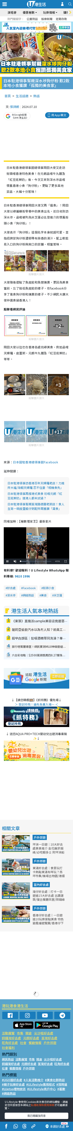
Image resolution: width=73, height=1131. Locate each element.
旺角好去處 (10, 1042)
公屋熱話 (32, 19)
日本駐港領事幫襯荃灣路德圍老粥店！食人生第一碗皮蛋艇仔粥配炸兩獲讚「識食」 (35, 506)
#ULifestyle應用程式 (40, 1084)
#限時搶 (61, 1084)
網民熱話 (8, 1059)
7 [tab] (28, 27)
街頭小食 (48, 588)
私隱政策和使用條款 (42, 1105)
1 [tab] (28, 23)
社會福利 (8, 1047)
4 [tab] (39, 23)
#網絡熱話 (9, 1093)
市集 (20, 1033)
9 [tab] (35, 27)
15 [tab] (39, 32)
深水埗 (11, 595)
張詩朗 (14, 106)
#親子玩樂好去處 (13, 1084)
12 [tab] (47, 27)
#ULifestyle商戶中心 (41, 1089)
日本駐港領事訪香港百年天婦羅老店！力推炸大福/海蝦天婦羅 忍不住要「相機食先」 (35, 485)
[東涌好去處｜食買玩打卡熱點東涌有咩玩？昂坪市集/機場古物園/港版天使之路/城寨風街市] (16, 874)
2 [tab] (32, 23)
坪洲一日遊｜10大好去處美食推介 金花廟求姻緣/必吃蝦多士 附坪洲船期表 (48, 850)
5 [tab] (43, 23)
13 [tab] (32, 32)
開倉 (28, 1033)
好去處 (11, 588)
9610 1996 (22, 576)
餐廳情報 (35, 1042)
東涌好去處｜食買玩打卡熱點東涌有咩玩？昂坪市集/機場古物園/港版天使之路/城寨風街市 (49, 874)
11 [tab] (43, 27)
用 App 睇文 (58, 115)
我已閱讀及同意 (36, 1116)
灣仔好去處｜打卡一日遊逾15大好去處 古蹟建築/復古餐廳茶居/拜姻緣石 (49, 897)
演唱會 (11, 12)
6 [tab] (47, 23)
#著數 (61, 1089)
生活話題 (22, 96)
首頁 (7, 96)
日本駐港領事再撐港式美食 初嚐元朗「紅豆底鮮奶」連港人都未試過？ (34, 495)
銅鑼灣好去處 (11, 1038)
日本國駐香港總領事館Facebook (35, 462)
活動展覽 (8, 1033)
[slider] (36, 561)
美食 (44, 595)
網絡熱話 (28, 595)
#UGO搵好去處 (12, 1080)
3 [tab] (35, 23)
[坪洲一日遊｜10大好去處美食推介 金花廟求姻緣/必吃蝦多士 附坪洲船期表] (16, 850)
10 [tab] (39, 27)
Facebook (29, 588)
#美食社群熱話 (55, 1080)
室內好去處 (41, 884)
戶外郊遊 (40, 837)
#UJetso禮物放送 (14, 1089)
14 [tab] (35, 32)
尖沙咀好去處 (43, 1033)
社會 (23, 1042)
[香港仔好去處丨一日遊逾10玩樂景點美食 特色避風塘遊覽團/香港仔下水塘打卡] (16, 921)
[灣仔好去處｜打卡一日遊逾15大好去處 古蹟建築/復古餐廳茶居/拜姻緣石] (16, 898)
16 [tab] (43, 32)
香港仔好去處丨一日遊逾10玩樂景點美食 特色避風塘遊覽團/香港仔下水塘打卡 (48, 921)
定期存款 (61, 19)
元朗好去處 (31, 1038)
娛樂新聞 (46, 19)
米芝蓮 (58, 595)
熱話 (36, 96)
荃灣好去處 (49, 1038)
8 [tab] (32, 27)
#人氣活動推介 (33, 1080)
